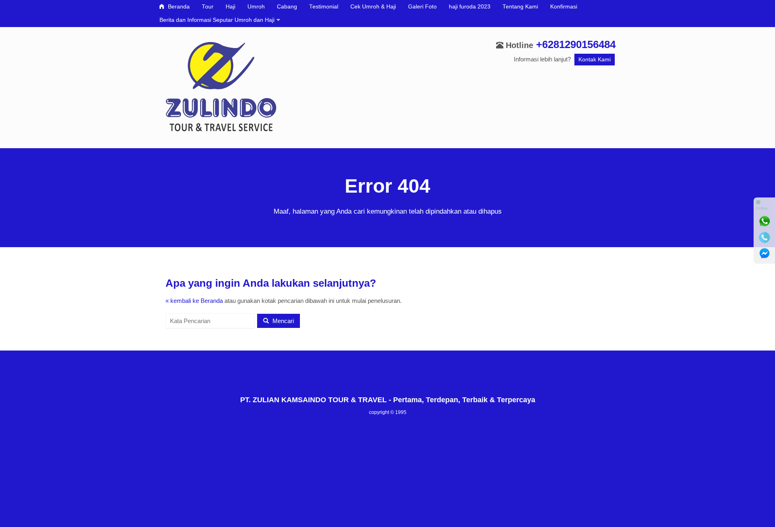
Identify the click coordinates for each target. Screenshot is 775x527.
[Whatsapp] (764, 221)
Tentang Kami (520, 7)
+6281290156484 (576, 44)
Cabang (287, 7)
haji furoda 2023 (469, 7)
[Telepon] (764, 237)
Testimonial (323, 7)
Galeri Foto (422, 7)
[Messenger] (764, 254)
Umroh (256, 7)
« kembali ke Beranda (194, 300)
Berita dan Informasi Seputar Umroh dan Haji (216, 20)
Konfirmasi (563, 7)
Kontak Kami (594, 60)
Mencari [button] (282, 320)
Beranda (178, 7)
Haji (230, 7)
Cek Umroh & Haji (373, 7)
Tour (208, 7)
